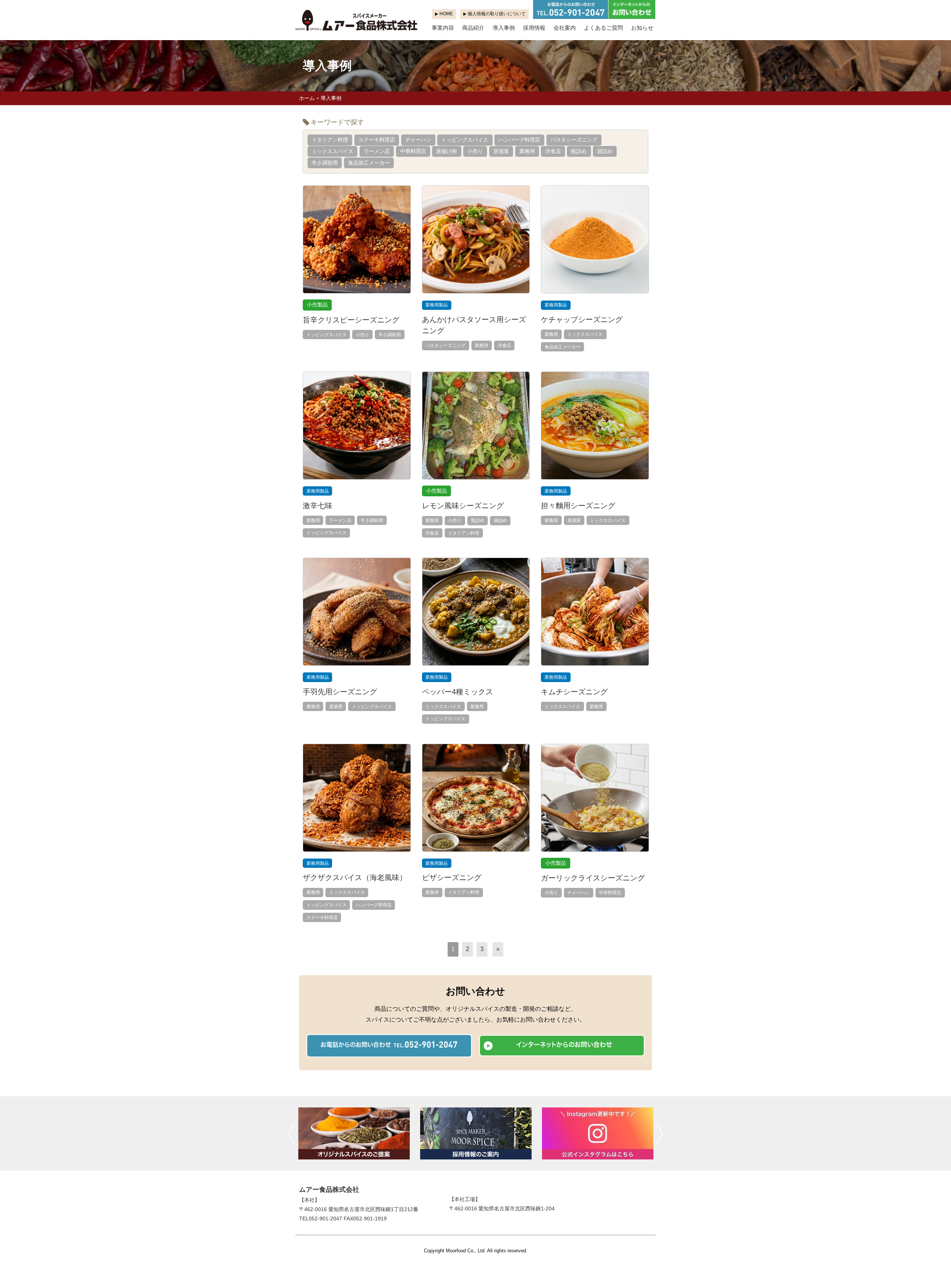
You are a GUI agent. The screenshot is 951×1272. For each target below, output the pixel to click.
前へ (291, 1134)
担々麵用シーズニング (578, 506)
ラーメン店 (377, 151)
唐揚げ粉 (446, 151)
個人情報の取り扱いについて (497, 13)
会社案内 (565, 28)
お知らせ (642, 28)
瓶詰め (579, 151)
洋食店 (553, 151)
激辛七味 (317, 506)
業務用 (527, 151)
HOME (446, 13)
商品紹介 (473, 28)
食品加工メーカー (369, 163)
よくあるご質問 (603, 28)
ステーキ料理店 (376, 140)
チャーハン (418, 140)
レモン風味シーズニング (463, 506)
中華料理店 (413, 151)
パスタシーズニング (574, 140)
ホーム (307, 98)
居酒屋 (501, 151)
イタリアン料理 (330, 140)
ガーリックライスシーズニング (593, 878)
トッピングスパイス (464, 140)
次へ (659, 1134)
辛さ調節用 (325, 163)
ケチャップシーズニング (582, 319)
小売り (475, 151)
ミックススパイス (332, 151)
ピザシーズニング (451, 877)
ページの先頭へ (935, 1256)
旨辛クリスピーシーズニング (351, 320)
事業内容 (443, 28)
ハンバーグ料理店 (519, 140)
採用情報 (534, 28)
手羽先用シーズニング (340, 692)
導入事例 (504, 28)
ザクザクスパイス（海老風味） (355, 877)
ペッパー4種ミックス (457, 692)
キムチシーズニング (574, 692)
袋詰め (605, 151)
